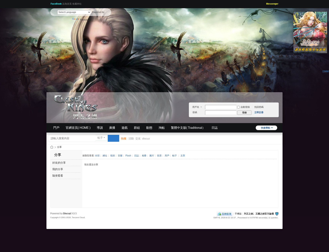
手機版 (238, 213)
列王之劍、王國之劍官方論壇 (259, 213)
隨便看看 (57, 175)
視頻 (112, 155)
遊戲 (124, 127)
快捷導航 (265, 127)
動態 (149, 127)
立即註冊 (259, 112)
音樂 (120, 155)
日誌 (215, 127)
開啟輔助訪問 (265, 2)
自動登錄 (245, 107)
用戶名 (195, 107)
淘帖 (162, 127)
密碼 (194, 112)
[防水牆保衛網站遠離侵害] (277, 213)
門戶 (56, 127)
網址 (105, 155)
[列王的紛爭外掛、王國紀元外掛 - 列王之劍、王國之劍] (77, 106)
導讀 (100, 127)
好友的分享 (59, 162)
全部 (97, 155)
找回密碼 (259, 107)
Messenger (272, 3)
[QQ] (224, 213)
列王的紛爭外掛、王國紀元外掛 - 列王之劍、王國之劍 (51, 147)
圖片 (151, 155)
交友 (138, 138)
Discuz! (67, 213)
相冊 (144, 155)
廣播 (112, 127)
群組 (137, 127)
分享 (59, 147)
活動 (131, 138)
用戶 (167, 155)
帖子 (100, 137)
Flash (128, 155)
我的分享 (57, 169)
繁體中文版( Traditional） (188, 127)
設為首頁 (67, 3)
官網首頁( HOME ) (78, 127)
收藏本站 (76, 3)
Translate (84, 19)
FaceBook (56, 3)
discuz (146, 138)
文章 (182, 155)
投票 (159, 155)
